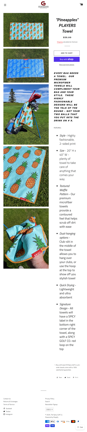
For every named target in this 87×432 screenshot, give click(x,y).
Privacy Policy (49, 398)
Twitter (8, 411)
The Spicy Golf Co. (57, 414)
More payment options (66, 64)
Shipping (60, 42)
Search (47, 401)
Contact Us (7, 398)
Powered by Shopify (51, 417)
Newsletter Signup (51, 404)
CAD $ (48, 409)
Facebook (8, 408)
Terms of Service (8, 404)
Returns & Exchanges (10, 401)
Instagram (9, 414)
